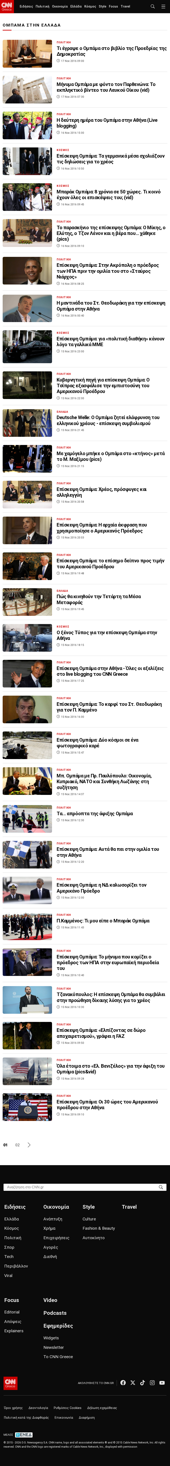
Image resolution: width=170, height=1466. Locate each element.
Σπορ (9, 1247)
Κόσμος (90, 6)
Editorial (11, 1312)
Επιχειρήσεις (56, 1237)
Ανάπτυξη (52, 1219)
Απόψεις (12, 1321)
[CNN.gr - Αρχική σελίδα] (10, 1383)
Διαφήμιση (87, 1418)
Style (102, 6)
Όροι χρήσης (13, 1408)
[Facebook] (123, 1382)
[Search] (161, 1187)
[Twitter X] (132, 1382)
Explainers (13, 1330)
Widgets (51, 1337)
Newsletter (53, 1347)
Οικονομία (60, 6)
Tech (9, 1256)
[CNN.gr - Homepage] (7, 6)
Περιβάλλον (16, 1266)
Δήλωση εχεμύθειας (102, 1408)
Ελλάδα (76, 6)
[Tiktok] (142, 1382)
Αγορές (50, 1247)
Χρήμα (49, 1228)
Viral (8, 1275)
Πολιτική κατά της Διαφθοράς (26, 1418)
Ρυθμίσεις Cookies (67, 1408)
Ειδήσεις (26, 6)
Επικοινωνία (64, 1418)
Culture (89, 1219)
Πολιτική (42, 6)
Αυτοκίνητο (94, 1237)
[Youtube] (162, 1382)
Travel (125, 6)
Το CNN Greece (58, 1356)
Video (50, 1300)
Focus (113, 6)
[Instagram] (152, 1382)
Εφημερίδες (58, 1326)
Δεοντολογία (38, 1408)
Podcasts (55, 1313)
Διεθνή (50, 1256)
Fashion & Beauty (99, 1228)
